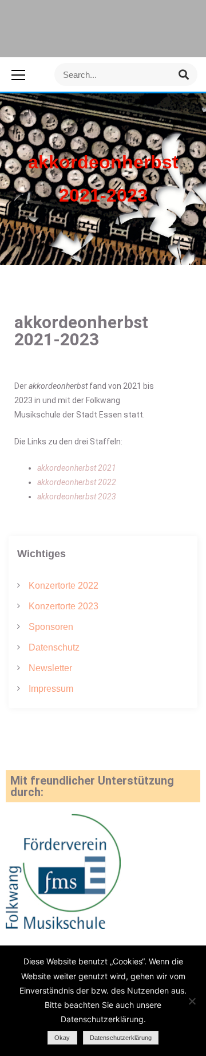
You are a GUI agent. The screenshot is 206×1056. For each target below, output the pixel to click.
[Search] (183, 74)
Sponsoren (51, 627)
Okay (62, 1037)
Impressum (51, 689)
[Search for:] (125, 74)
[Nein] (191, 1001)
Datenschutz (54, 647)
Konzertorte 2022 (63, 585)
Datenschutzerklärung (121, 1037)
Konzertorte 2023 (63, 606)
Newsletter (50, 668)
